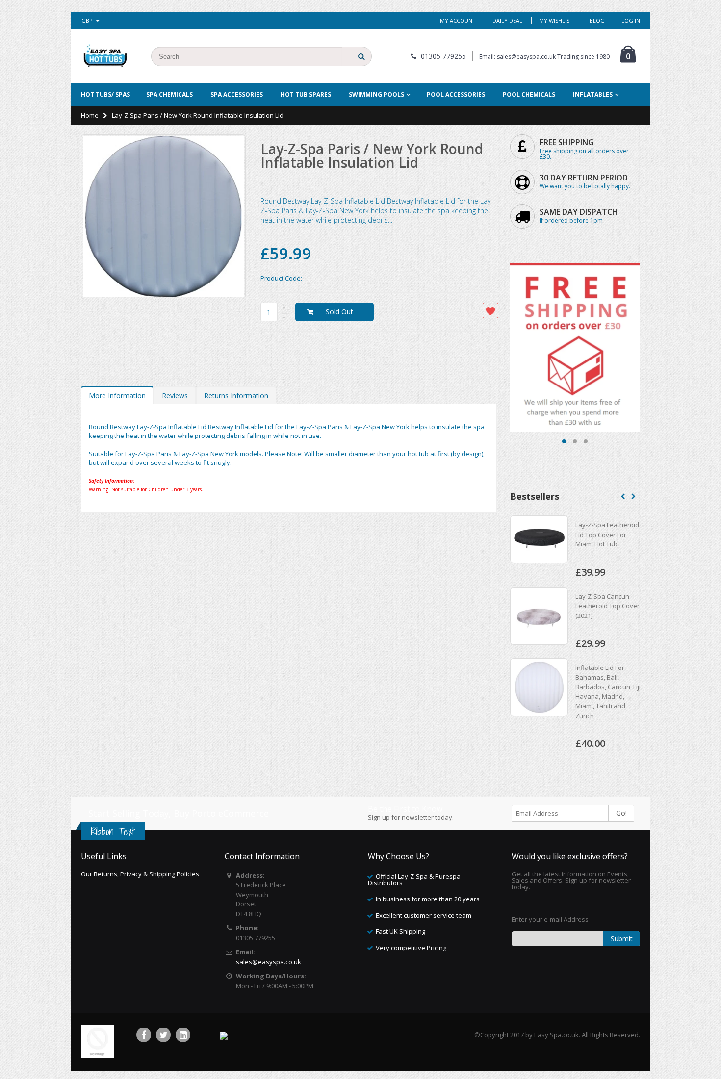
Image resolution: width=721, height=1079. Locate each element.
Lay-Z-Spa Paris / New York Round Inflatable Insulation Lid (371, 155)
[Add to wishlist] (490, 310)
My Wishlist (556, 20)
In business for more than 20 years (428, 899)
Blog (597, 20)
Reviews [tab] (175, 395)
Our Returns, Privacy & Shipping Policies (140, 874)
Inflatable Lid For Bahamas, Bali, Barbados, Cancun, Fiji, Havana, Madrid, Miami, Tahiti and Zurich (608, 691)
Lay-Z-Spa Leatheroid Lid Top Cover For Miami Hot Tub (607, 534)
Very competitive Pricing (411, 947)
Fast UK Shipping (400, 931)
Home (90, 115)
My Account (458, 20)
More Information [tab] (117, 395)
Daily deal (507, 20)
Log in (630, 20)
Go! (621, 813)
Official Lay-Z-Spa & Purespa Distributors (414, 879)
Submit (622, 938)
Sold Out (339, 311)
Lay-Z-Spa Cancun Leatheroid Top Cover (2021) (607, 606)
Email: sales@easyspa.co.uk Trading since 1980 (544, 56)
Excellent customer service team (423, 915)
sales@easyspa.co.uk (268, 961)
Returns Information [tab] (236, 395)
